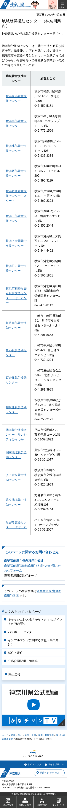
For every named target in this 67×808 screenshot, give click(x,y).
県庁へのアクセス (49, 772)
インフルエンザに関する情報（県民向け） (33, 642)
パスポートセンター (21, 632)
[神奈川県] (10, 773)
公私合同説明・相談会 (23, 661)
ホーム (5, 735)
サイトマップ (34, 764)
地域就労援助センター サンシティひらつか (16, 434)
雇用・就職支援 (46, 735)
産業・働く (16, 735)
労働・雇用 (30, 735)
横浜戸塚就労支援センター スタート (16, 196)
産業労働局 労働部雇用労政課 (24, 560)
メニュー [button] (62, 7)
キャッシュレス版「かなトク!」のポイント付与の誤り (35, 621)
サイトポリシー (56, 764)
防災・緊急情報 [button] (52, 7)
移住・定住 (15, 652)
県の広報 (14, 674)
